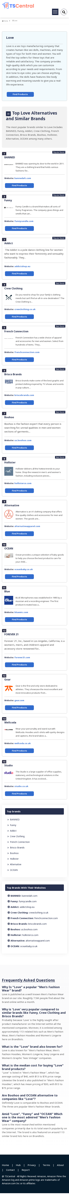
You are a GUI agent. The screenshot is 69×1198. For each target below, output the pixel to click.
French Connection (16, 331)
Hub (18, 1165)
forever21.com (22, 657)
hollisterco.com (22, 483)
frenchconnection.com (26, 352)
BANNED (9, 157)
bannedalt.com (22, 178)
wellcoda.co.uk (22, 743)
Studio (8, 765)
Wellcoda (10, 722)
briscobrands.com (24, 395)
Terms (46, 1165)
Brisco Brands (13, 374)
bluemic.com (21, 612)
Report (26, 1169)
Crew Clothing (13, 288)
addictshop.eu (22, 266)
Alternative (11, 505)
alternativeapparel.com (27, 526)
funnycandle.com (23, 221)
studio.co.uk (21, 786)
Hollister (10, 462)
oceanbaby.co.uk (23, 569)
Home (6, 21)
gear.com (19, 700)
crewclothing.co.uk (24, 309)
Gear (7, 679)
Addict (8, 243)
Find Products (20, 94)
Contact (10, 1169)
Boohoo (9, 417)
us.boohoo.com (22, 440)
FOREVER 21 (11, 634)
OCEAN (8, 548)
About (60, 1165)
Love (10, 37)
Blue (7, 591)
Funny (8, 200)
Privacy (32, 1165)
